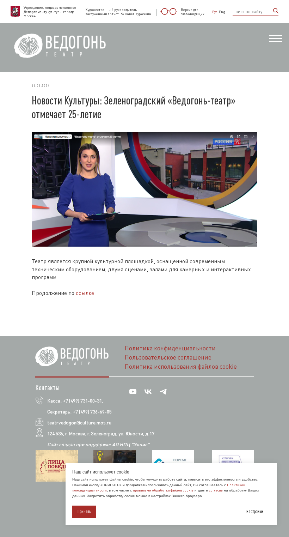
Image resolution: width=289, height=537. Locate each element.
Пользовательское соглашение (168, 357)
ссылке (85, 292)
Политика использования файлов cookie (181, 366)
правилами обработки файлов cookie (163, 490)
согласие (216, 490)
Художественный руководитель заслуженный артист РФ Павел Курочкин (118, 11)
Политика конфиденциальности (170, 348)
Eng (222, 12)
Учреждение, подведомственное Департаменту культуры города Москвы (50, 11)
